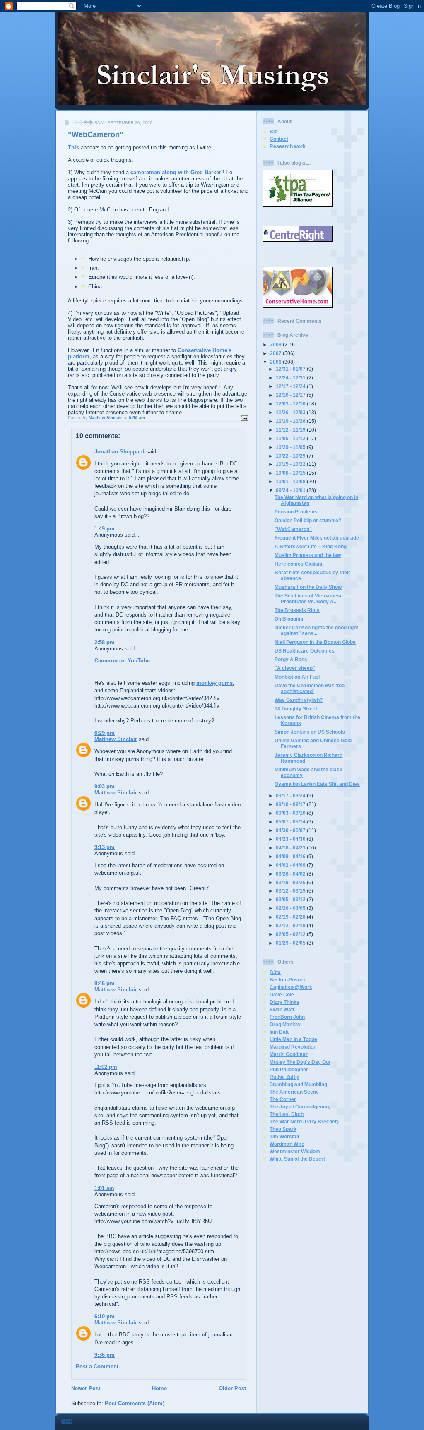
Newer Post (85, 1388)
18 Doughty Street (296, 708)
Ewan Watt (282, 1009)
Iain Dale (280, 1031)
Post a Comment (97, 1366)
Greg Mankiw (285, 1024)
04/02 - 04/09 (291, 865)
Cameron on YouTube (122, 660)
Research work (288, 146)
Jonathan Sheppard (119, 452)
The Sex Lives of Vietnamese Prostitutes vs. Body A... (309, 598)
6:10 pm (104, 1316)
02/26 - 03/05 (291, 908)
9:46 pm (104, 983)
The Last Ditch (287, 1114)
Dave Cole (282, 994)
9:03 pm (104, 786)
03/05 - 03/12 (291, 899)
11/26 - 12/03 (291, 412)
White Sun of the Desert (297, 1158)
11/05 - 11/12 (291, 438)
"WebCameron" (293, 529)
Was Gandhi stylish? (299, 700)
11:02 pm (105, 1067)
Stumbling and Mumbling (298, 1084)
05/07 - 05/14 (291, 821)
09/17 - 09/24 (291, 795)
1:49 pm (104, 528)
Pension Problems (296, 511)
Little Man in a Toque (293, 1039)
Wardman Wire (287, 1144)
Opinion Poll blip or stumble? (308, 520)
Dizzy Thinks (284, 1002)
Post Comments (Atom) (134, 1403)
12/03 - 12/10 (291, 403)
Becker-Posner (288, 979)
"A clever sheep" (295, 668)
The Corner (283, 1099)
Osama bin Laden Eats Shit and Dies (317, 784)
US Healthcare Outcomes (305, 650)
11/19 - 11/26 (291, 421)
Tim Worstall (284, 1136)
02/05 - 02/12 (291, 934)
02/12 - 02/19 (291, 925)
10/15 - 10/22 (291, 464)
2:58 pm (104, 642)
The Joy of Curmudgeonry (300, 1106)
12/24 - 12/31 (291, 377)
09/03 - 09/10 (291, 813)
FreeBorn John (287, 1017)
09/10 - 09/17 (291, 804)
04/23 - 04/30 (291, 839)
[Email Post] (243, 417)
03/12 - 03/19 (291, 890)
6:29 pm (104, 733)
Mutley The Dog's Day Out (300, 1062)
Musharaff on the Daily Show (308, 587)
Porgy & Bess (291, 659)
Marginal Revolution (293, 1046)
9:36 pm (104, 1355)
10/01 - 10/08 (291, 481)
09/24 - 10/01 (291, 490)
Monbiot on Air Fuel (297, 676)
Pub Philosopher (289, 1069)
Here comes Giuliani (298, 563)
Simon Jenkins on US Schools (310, 731)
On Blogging (289, 618)
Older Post (232, 1388)
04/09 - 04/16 (291, 856)
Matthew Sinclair (115, 739)
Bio (273, 131)
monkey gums (214, 683)
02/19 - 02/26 (291, 916)
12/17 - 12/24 (291, 386)
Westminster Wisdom (295, 1151)
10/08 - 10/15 (291, 472)
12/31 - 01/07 (291, 369)
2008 (276, 344)
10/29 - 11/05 (291, 447)
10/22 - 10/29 (291, 455)
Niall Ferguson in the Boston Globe (315, 642)
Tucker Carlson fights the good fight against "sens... (316, 630)
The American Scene (294, 1091)
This (73, 147)
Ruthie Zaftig (284, 1077)
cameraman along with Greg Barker (175, 172)
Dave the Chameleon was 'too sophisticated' (309, 688)
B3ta (275, 972)
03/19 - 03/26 (291, 882)
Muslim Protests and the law (308, 555)
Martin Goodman (289, 1054)
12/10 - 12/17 (291, 395)
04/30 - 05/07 (291, 830)
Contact (279, 139)
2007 (276, 353)
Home (159, 1388)
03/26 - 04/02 (291, 873)
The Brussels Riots (297, 610)
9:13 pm (104, 847)
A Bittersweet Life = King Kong (311, 546)
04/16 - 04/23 (291, 847)
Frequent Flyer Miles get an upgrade (317, 537)
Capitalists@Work (291, 987)
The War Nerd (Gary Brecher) (304, 1121)
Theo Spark (283, 1129)
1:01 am (104, 1188)
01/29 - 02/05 (291, 942)
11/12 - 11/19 (291, 429)
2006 (276, 362)
